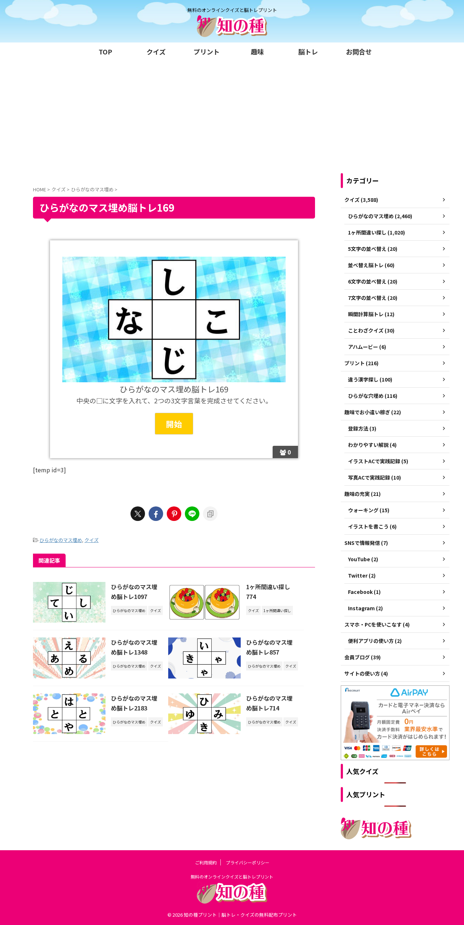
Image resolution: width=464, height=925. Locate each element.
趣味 (257, 51)
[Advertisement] (232, 115)
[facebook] (156, 513)
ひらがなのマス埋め (61, 540)
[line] (192, 513)
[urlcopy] (210, 513)
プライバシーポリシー (247, 862)
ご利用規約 (206, 862)
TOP (105, 51)
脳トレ (308, 51)
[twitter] (137, 513)
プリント (207, 51)
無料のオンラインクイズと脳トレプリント (232, 876)
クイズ (156, 51)
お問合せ (359, 51)
